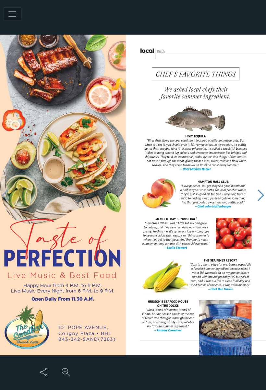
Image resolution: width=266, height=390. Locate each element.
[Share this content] (44, 372)
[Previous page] (5, 195)
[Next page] (261, 195)
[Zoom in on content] (66, 372)
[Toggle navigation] (12, 13)
